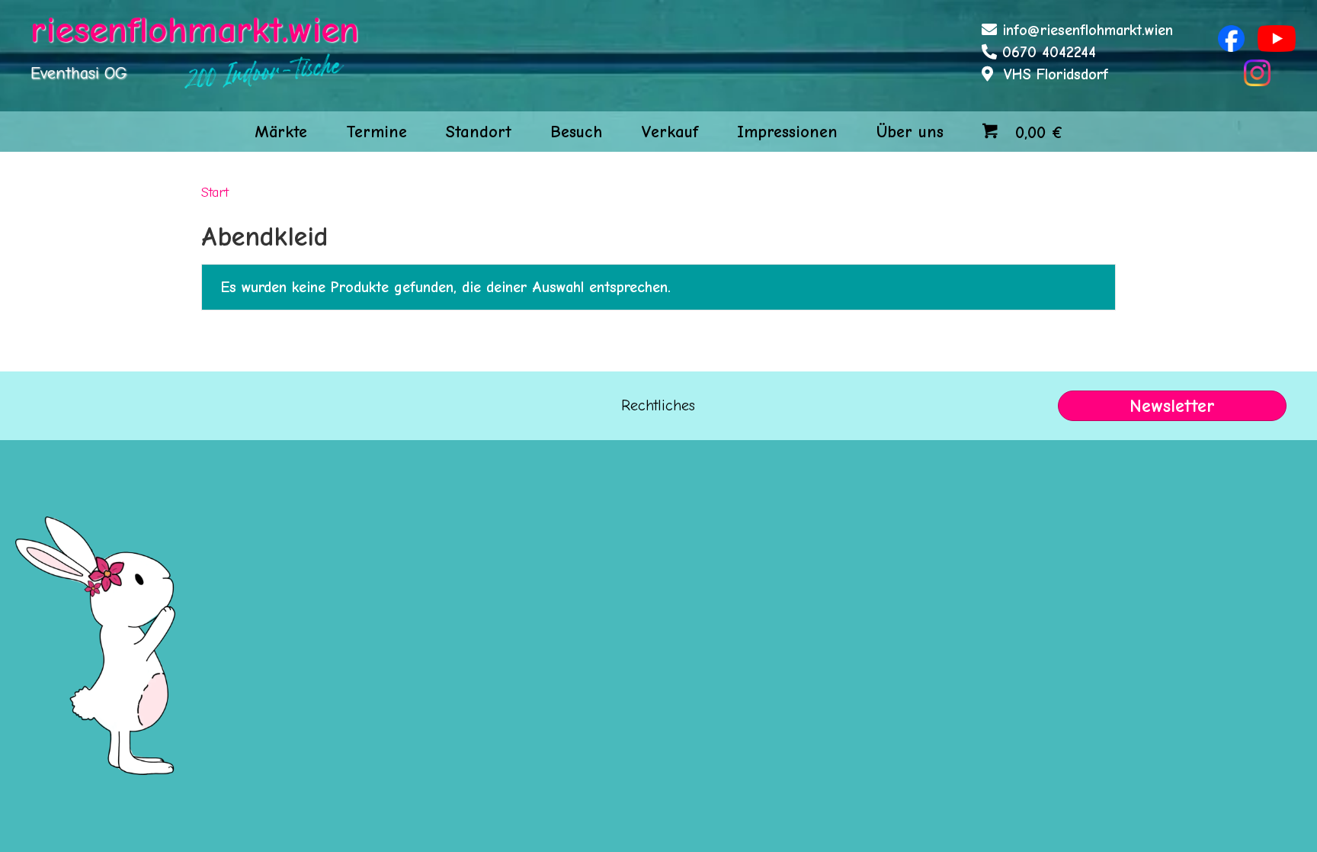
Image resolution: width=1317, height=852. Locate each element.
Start (215, 192)
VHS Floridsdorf (1056, 74)
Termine (376, 132)
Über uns (910, 132)
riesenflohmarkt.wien (194, 29)
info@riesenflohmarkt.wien (1087, 30)
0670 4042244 (1049, 52)
